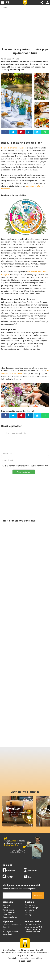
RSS (29, 876)
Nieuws (5, 7)
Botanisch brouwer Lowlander (13, 148)
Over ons (6, 905)
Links (5, 929)
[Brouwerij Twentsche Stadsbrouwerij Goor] (13, 627)
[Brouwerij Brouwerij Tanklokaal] (37, 568)
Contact (6, 907)
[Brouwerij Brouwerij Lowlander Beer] (25, 716)
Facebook (10, 870)
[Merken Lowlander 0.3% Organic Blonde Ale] (37, 627)
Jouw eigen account (10, 932)
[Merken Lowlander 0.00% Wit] (13, 568)
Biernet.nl (12, 958)
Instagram (32, 870)
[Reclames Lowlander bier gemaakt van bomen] (25, 656)
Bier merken (30, 905)
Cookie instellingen (10, 917)
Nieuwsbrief (7, 934)
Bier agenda (29, 914)
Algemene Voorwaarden (12, 924)
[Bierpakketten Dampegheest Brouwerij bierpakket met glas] (37, 687)
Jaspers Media (36, 958)
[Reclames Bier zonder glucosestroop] (13, 687)
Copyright (6, 927)
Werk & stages (8, 910)
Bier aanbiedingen (32, 907)
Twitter (9, 876)
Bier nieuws (29, 910)
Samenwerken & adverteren (9, 913)
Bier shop (29, 912)
